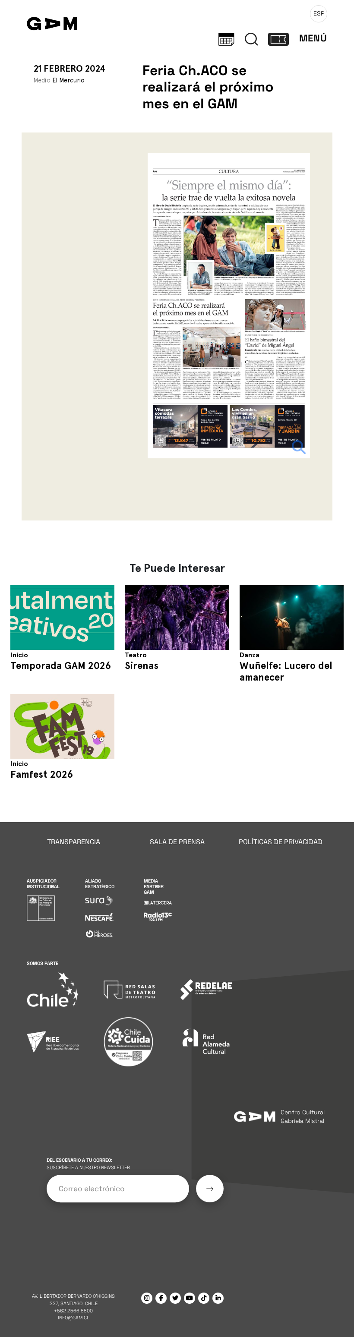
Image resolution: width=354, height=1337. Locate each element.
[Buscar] (251, 38)
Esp (318, 13)
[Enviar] (210, 1188)
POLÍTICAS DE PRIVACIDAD (280, 841)
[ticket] (278, 38)
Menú (313, 38)
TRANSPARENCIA (73, 841)
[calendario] (226, 38)
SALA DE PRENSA (177, 841)
